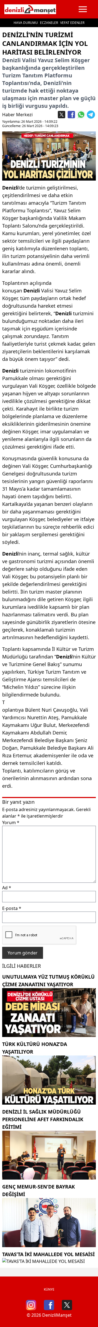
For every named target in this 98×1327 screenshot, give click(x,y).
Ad (6, 888)
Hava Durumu (26, 22)
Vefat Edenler (72, 22)
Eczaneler (49, 22)
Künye (49, 1289)
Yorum (10, 822)
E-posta (11, 908)
